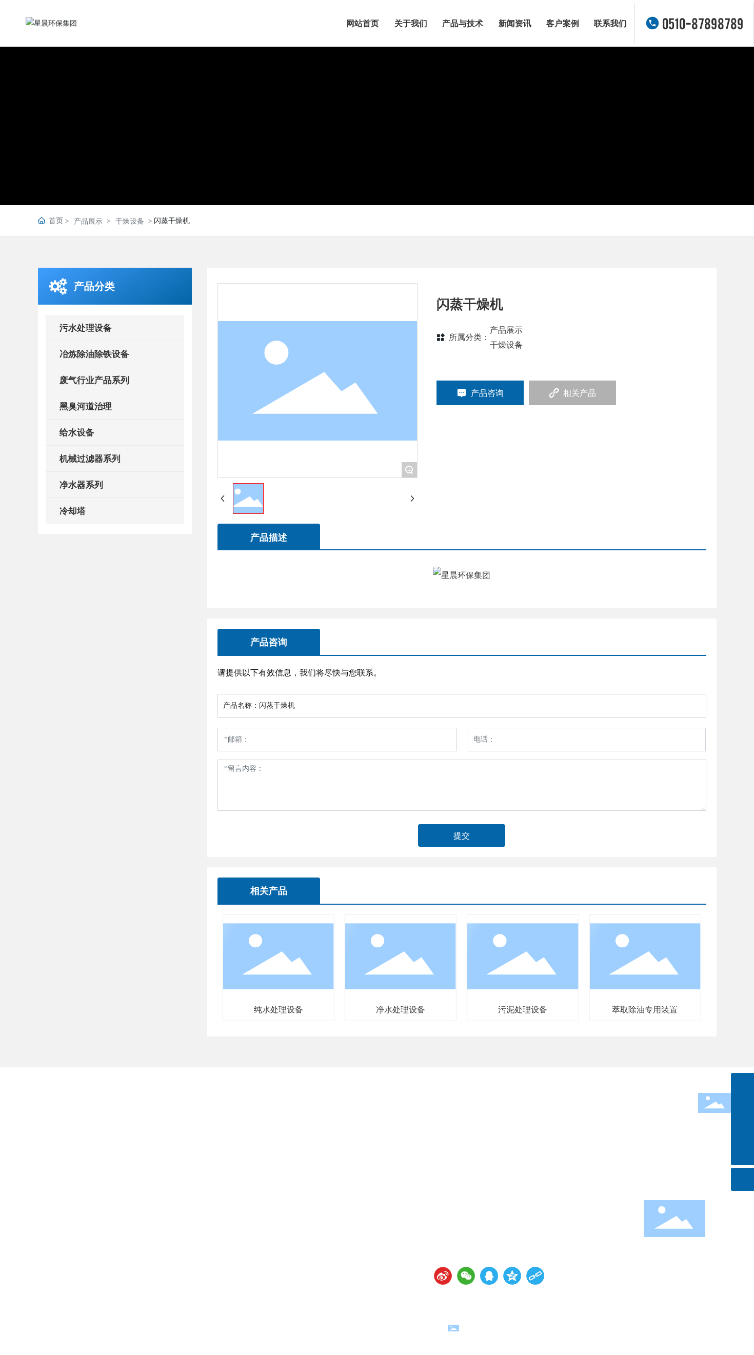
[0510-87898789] (742, 1084)
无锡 (706, 1327)
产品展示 (88, 220)
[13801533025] (742, 1107)
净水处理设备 (400, 1009)
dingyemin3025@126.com (499, 1223)
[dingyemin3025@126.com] (742, 1130)
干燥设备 (129, 220)
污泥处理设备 (522, 1009)
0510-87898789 (702, 23)
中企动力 (680, 1327)
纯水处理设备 (278, 1009)
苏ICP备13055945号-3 (260, 1327)
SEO (724, 1327)
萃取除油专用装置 (645, 1009)
